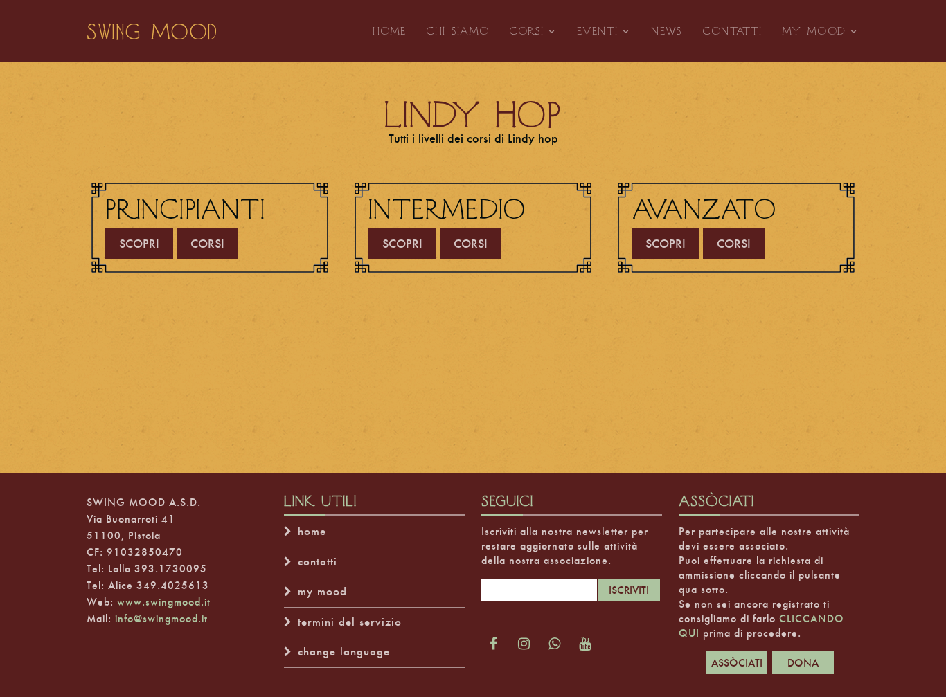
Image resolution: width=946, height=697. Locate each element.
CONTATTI (732, 30)
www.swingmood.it (164, 601)
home (312, 531)
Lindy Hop (473, 113)
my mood (814, 30)
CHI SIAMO (458, 30)
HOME (390, 30)
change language (344, 651)
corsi (526, 30)
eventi (597, 30)
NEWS (667, 30)
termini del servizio (350, 622)
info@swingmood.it (161, 618)
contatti (317, 561)
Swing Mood (153, 31)
